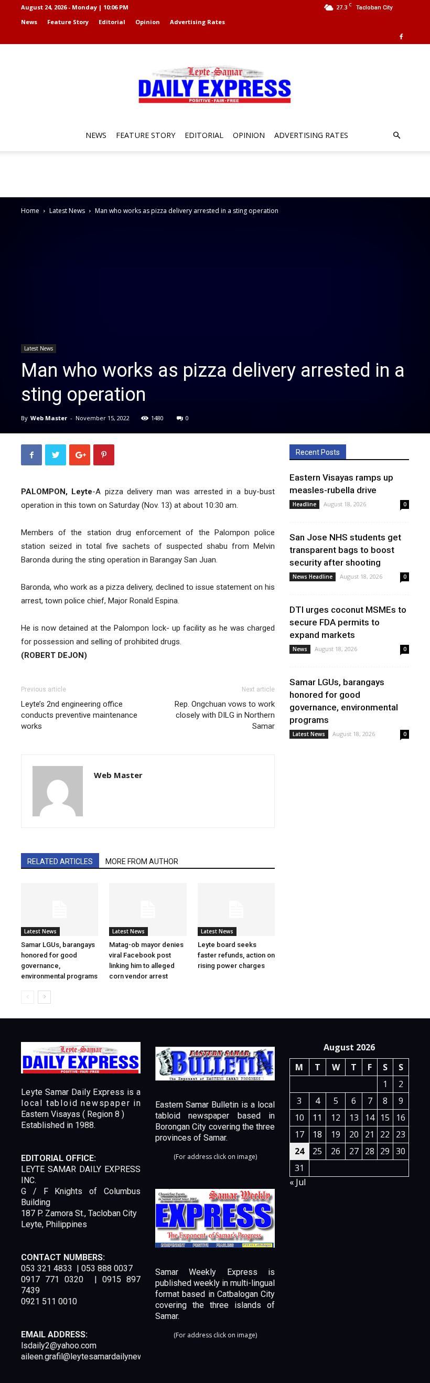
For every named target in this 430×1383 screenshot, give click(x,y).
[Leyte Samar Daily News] (215, 83)
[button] (396, 136)
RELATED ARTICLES (60, 861)
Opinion (147, 22)
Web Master (48, 418)
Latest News (67, 210)
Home (30, 210)
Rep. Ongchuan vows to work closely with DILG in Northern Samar (225, 715)
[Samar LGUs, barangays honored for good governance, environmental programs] (59, 909)
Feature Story (68, 22)
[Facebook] (401, 36)
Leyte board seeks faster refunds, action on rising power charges (236, 955)
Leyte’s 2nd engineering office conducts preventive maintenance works (79, 715)
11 (317, 1117)
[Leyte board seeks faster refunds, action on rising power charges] (236, 909)
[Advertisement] (215, 174)
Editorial (112, 22)
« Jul (297, 1182)
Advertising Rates (197, 22)
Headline (304, 504)
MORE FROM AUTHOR (141, 861)
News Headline (312, 576)
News (29, 22)
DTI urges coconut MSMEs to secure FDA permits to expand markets (347, 622)
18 (317, 1134)
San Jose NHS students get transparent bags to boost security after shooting (345, 550)
